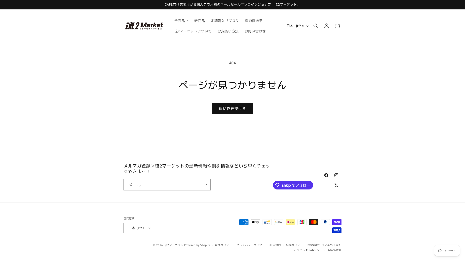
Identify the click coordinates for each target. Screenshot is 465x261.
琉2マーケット (174, 245)
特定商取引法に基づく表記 (324, 245)
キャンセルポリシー (309, 250)
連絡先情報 (334, 250)
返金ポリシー (223, 245)
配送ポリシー (294, 245)
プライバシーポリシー (250, 245)
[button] (181, 20)
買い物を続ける (232, 108)
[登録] (205, 184)
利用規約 (275, 245)
